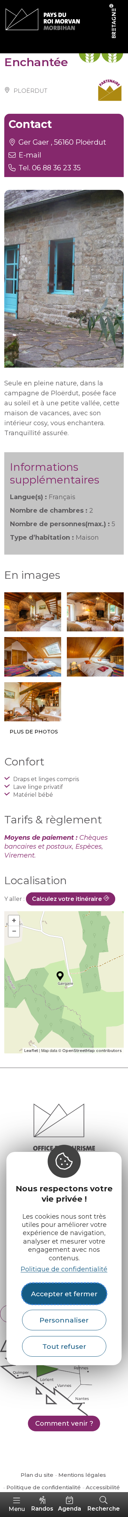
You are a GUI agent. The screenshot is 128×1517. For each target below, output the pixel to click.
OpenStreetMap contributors (92, 1050)
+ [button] (14, 920)
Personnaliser (64, 1320)
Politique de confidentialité (64, 1269)
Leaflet (31, 1050)
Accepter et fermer (64, 1293)
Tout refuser (64, 1346)
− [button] (14, 931)
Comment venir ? (64, 1423)
